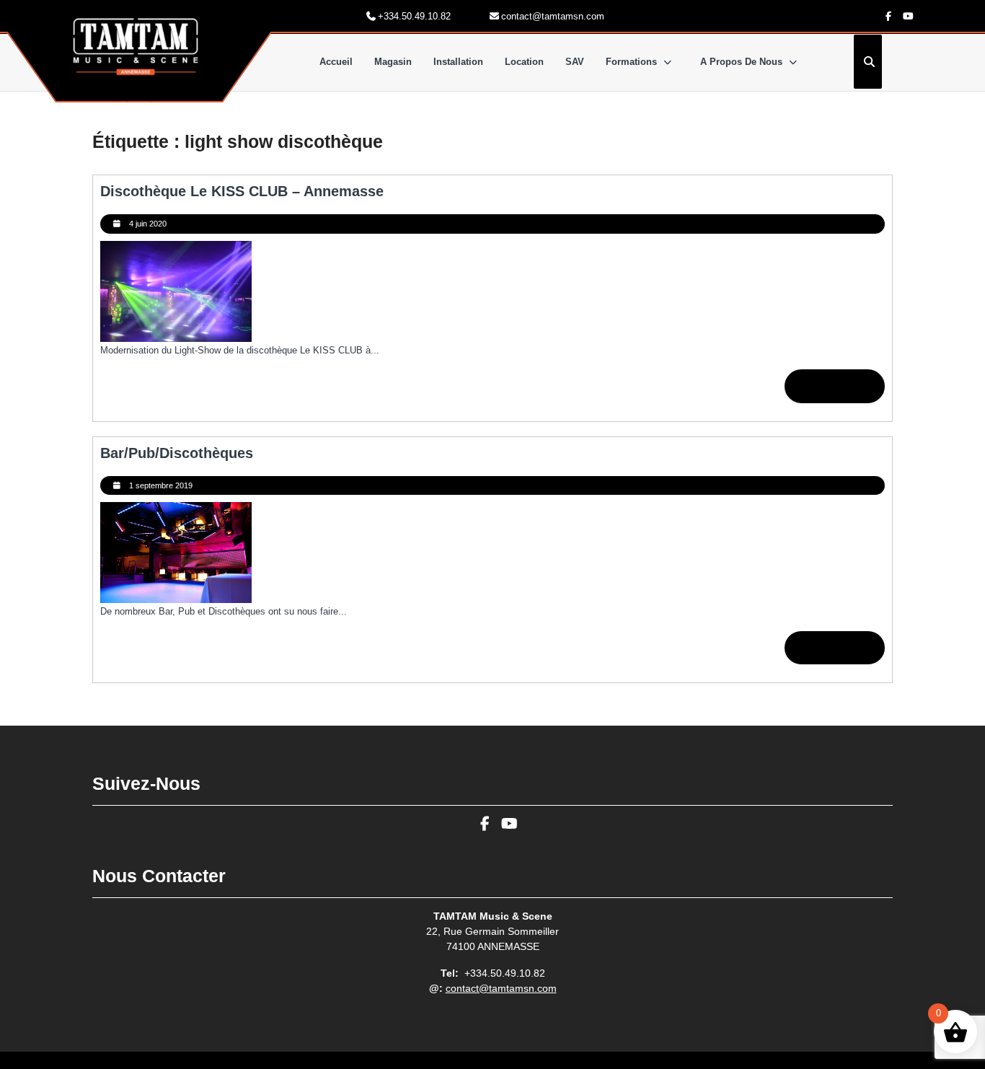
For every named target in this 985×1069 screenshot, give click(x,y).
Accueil (336, 61)
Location (524, 61)
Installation (458, 61)
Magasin (393, 61)
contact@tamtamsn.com (501, 988)
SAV (574, 61)
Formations (631, 61)
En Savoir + (842, 391)
